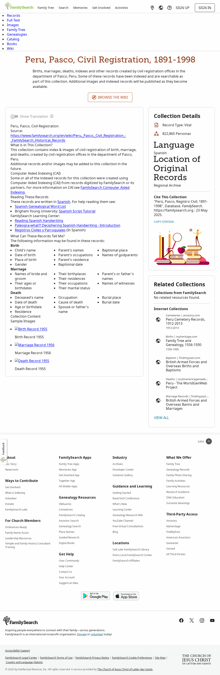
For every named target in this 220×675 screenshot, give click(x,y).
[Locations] (152, 7)
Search (64, 8)
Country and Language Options (24, 662)
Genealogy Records (177, 469)
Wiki (10, 48)
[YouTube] (212, 620)
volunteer (97, 634)
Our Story (11, 464)
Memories (80, 8)
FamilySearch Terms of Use (56, 658)
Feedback (3, 449)
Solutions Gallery (123, 475)
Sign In (205, 7)
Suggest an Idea (68, 583)
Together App (67, 481)
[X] (191, 620)
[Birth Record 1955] (31, 329)
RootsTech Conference (126, 498)
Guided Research (69, 537)
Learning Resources (178, 486)
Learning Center (122, 509)
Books (12, 43)
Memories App (67, 469)
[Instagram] (202, 620)
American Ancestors (178, 537)
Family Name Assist (17, 533)
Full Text (13, 20)
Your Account (67, 577)
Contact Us (65, 572)
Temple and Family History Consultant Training (27, 544)
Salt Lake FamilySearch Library (131, 549)
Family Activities (175, 481)
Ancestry (171, 521)
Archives (118, 464)
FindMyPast (173, 532)
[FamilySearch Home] (19, 6)
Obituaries (65, 504)
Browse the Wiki (113, 97)
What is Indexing (15, 493)
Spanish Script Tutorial (77, 211)
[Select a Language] (161, 7)
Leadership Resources (18, 538)
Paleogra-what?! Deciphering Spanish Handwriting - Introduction (67, 225)
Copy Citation (164, 222)
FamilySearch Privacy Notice (92, 658)
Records (13, 15)
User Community (69, 560)
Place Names (67, 532)
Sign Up (182, 7)
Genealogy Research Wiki (128, 515)
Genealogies (17, 34)
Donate (9, 504)
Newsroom (11, 469)
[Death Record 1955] (32, 360)
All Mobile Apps (68, 486)
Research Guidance (177, 492)
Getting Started (122, 493)
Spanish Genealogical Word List (40, 206)
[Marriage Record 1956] (34, 345)
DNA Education (175, 497)
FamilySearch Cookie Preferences (132, 658)
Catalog (13, 39)
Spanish (63, 201)
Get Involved (101, 8)
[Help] (169, 7)
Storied (170, 548)
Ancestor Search (69, 521)
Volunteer (11, 498)
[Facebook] (181, 620)
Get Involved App (69, 475)
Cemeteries (66, 509)
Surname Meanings (178, 503)
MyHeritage (173, 526)
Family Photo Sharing (178, 475)
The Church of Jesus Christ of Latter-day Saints (125, 669)
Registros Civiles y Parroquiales (40, 230)
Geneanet (172, 543)
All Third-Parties (175, 554)
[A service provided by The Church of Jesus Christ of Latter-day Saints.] (196, 660)
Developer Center (123, 469)
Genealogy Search (70, 526)
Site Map (160, 658)
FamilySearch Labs (16, 509)
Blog (115, 532)
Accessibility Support (17, 650)
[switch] (14, 116)
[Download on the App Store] (126, 596)
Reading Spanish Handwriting (39, 220)
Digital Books (67, 543)
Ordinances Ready (16, 527)
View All (161, 417)
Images (13, 25)
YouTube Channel (123, 521)
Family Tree (46, 8)
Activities (121, 8)
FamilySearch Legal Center (21, 658)
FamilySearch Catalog (72, 515)
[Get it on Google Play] (95, 595)
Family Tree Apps (69, 464)
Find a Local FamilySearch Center (132, 555)
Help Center (66, 566)
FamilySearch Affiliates (126, 560)
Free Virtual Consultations (128, 526)
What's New (120, 504)
